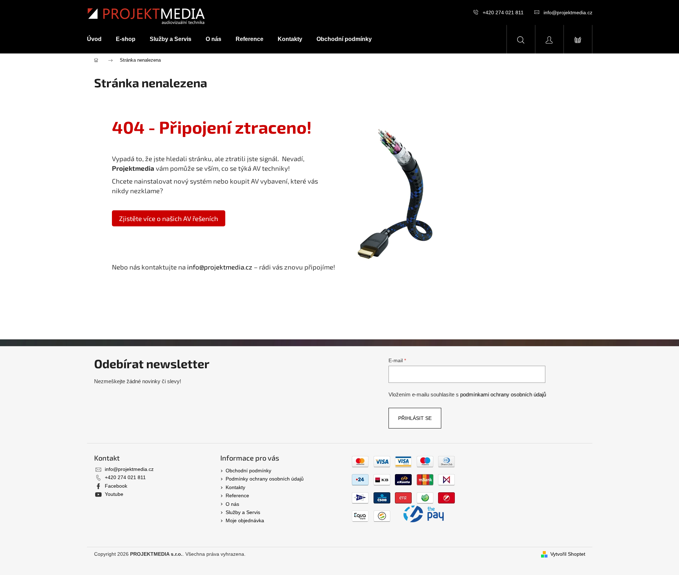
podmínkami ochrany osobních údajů (503, 394)
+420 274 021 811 (503, 12)
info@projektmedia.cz (568, 12)
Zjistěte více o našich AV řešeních (168, 218)
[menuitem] (98, 39)
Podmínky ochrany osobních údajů (265, 479)
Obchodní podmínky (248, 470)
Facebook (116, 486)
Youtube (114, 494)
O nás (232, 504)
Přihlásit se (415, 418)
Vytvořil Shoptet (567, 554)
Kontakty (235, 487)
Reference (237, 495)
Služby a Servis (243, 512)
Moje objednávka (245, 520)
